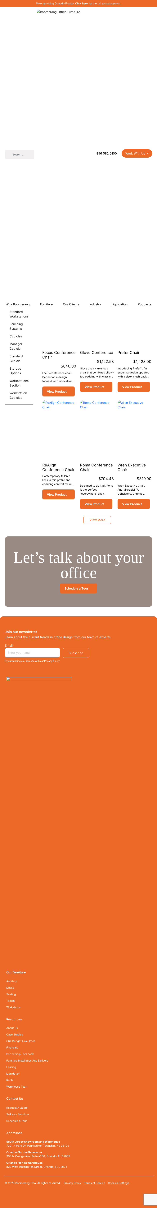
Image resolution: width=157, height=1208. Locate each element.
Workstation (13, 1007)
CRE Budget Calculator (20, 1041)
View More (97, 520)
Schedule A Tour (16, 1120)
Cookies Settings (118, 1183)
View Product (57, 391)
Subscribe (76, 653)
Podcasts (144, 304)
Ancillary (11, 981)
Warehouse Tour (16, 1086)
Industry (95, 304)
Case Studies (14, 1034)
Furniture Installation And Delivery (27, 1060)
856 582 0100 (106, 153)
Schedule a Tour (77, 588)
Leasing (11, 1067)
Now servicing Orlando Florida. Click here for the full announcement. (78, 3)
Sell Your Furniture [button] (17, 1114)
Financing (12, 1047)
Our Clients (71, 304)
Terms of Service (94, 1183)
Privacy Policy (52, 661)
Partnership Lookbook (20, 1054)
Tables (10, 1000)
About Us (12, 1028)
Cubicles (16, 336)
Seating (11, 994)
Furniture (46, 304)
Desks (10, 987)
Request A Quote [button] (17, 1107)
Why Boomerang (18, 304)
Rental (10, 1080)
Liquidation (119, 304)
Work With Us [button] (135, 153)
